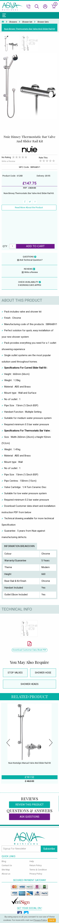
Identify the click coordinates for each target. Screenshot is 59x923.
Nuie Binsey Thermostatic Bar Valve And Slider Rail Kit (29, 29)
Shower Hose (43, 672)
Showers (13, 22)
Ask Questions (29, 816)
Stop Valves (15, 672)
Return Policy (36, 865)
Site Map (6, 869)
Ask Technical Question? (31, 260)
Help (32, 861)
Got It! (51, 920)
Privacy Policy (36, 874)
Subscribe (49, 848)
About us (6, 874)
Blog (4, 861)
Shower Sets (43, 22)
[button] (8, 743)
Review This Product (29, 804)
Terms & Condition (38, 869)
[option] (11, 43)
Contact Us (7, 865)
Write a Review (8, 161)
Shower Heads (30, 684)
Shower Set (27, 22)
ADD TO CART (35, 246)
